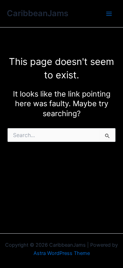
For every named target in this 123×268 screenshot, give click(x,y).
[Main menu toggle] (109, 14)
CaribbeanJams (37, 13)
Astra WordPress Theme (61, 253)
